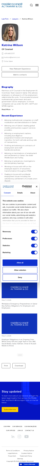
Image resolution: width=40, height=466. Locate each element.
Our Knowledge (30, 426)
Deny (20, 277)
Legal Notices (12, 453)
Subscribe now (10, 409)
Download (19, 366)
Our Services (17, 426)
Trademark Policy (26, 456)
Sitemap (20, 458)
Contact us (29, 430)
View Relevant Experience (20, 69)
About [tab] (32, 193)
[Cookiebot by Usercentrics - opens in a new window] (23, 186)
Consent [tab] (7, 193)
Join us (20, 430)
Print (6, 366)
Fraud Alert (12, 456)
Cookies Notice (26, 453)
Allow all (20, 263)
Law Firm (5, 19)
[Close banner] (36, 186)
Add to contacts (20, 75)
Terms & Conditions (13, 450)
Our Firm (7, 426)
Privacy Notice (29, 450)
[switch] (34, 238)
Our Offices (10, 430)
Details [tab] (20, 193)
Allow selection (20, 270)
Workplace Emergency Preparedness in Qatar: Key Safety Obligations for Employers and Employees (19, 306)
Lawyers (15, 19)
